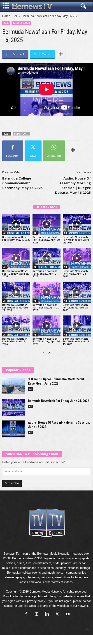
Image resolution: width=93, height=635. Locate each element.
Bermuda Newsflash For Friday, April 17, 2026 (14, 341)
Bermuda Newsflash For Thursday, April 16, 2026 (46, 341)
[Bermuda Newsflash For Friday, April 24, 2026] (77, 258)
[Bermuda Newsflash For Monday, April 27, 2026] (46, 258)
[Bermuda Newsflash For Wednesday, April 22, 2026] (16, 292)
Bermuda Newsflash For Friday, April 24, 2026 (75, 273)
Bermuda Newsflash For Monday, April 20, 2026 (75, 307)
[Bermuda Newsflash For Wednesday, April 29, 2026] (77, 224)
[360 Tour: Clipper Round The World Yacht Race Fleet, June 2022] (13, 385)
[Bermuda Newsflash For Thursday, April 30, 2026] (46, 224)
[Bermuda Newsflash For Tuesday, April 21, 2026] (46, 292)
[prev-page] (44, 352)
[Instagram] (36, 614)
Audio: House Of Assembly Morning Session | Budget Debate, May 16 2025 (73, 185)
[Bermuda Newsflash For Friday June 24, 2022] (13, 407)
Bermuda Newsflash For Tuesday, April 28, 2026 (15, 273)
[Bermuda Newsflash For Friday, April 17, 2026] (16, 325)
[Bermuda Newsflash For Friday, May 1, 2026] (16, 224)
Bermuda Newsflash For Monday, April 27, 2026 (45, 273)
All (16, 16)
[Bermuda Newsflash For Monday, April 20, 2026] (77, 292)
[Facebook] (26, 614)
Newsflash (21, 23)
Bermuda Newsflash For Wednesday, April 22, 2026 (15, 307)
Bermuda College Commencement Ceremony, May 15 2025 (22, 183)
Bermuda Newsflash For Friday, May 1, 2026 (16, 238)
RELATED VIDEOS (47, 207)
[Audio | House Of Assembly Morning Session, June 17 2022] (13, 428)
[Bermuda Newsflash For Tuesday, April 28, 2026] (16, 258)
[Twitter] (57, 614)
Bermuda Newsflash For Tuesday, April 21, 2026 (46, 307)
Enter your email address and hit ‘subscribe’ (33, 462)
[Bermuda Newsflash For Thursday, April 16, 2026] (46, 325)
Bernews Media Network (53, 553)
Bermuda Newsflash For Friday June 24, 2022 (58, 401)
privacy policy (36, 601)
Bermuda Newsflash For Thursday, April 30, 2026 (46, 239)
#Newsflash (21, 133)
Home (6, 16)
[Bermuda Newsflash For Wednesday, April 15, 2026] (77, 325)
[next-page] (49, 352)
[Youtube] (67, 614)
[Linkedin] (47, 614)
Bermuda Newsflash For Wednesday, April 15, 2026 (76, 341)
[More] (61, 54)
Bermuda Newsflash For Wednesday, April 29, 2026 (76, 239)
